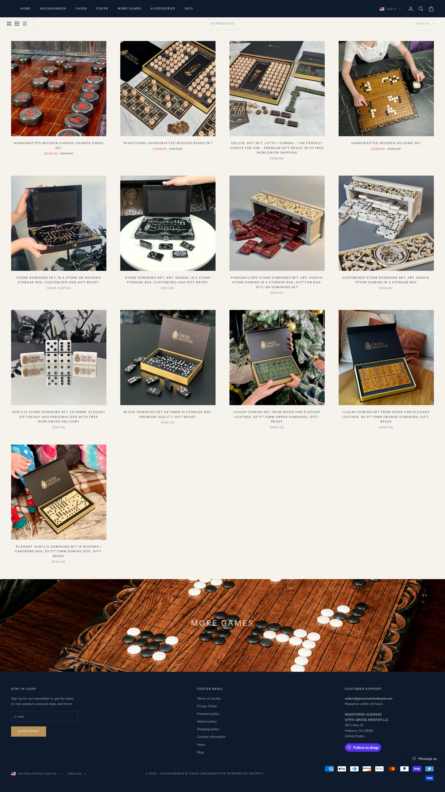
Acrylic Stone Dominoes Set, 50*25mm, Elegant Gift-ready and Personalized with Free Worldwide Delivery (58, 416)
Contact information (211, 737)
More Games (130, 8)
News (201, 744)
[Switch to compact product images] (25, 23)
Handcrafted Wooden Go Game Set (386, 143)
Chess (81, 8)
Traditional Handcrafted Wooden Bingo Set (168, 143)
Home (25, 8)
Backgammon (53, 8)
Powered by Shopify (245, 773)
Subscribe (28, 731)
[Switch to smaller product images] (17, 23)
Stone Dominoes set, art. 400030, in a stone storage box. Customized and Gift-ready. (168, 280)
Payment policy (208, 714)
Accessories (163, 8)
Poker (102, 8)
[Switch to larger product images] (9, 23)
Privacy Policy (207, 706)
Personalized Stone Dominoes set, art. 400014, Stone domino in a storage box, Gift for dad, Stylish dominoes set (277, 282)
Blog (200, 752)
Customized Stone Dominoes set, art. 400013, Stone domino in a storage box (386, 280)
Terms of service (208, 698)
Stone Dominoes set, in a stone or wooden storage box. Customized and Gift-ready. (59, 280)
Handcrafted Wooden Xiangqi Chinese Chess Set (58, 145)
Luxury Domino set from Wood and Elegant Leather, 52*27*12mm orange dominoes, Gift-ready (386, 416)
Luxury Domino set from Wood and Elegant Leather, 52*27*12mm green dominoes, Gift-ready (277, 416)
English (75, 773)
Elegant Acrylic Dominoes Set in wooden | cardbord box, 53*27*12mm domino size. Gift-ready (59, 551)
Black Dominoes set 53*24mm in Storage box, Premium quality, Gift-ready (168, 414)
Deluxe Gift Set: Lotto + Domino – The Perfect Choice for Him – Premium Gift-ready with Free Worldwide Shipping (277, 147)
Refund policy (207, 721)
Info (188, 8)
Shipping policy (208, 729)
